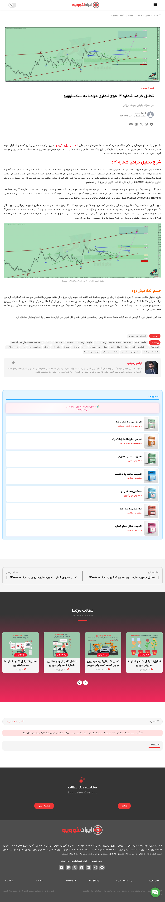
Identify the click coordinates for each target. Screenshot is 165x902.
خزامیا (66, 347)
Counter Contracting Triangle (79, 342)
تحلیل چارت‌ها (144, 15)
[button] (151, 124)
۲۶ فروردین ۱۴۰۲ (143, 669)
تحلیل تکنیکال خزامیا (119, 347)
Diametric (58, 342)
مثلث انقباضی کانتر (151, 352)
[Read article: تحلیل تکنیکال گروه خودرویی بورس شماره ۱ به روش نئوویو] (103, 645)
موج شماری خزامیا (91, 352)
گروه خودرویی (117, 15)
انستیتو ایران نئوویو (67, 145)
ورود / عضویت (13, 721)
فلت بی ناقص (12, 347)
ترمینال (76, 347)
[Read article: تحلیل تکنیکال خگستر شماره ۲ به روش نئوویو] (144, 645)
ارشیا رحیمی (140, 113)
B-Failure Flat (140, 342)
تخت (84, 347)
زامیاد (46, 347)
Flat (48, 342)
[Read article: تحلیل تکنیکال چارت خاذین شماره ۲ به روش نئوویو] (62, 645)
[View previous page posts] (85, 682)
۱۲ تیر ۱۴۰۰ (19, 669)
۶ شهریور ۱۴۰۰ (60, 669)
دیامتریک (56, 347)
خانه (156, 15)
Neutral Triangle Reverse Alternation (27, 342)
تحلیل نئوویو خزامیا (98, 347)
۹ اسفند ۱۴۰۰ (101, 669)
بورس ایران (130, 15)
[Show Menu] (155, 5)
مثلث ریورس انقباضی (131, 352)
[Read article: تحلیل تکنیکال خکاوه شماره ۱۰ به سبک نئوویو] (20, 645)
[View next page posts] (79, 682)
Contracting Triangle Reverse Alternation (113, 342)
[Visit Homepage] (85, 5)
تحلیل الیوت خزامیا (139, 347)
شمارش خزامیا (35, 347)
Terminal (155, 347)
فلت (23, 347)
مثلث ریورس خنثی (110, 352)
